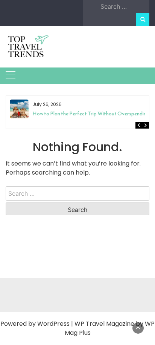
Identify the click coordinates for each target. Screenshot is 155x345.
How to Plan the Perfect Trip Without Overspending (68, 114)
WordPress (53, 323)
